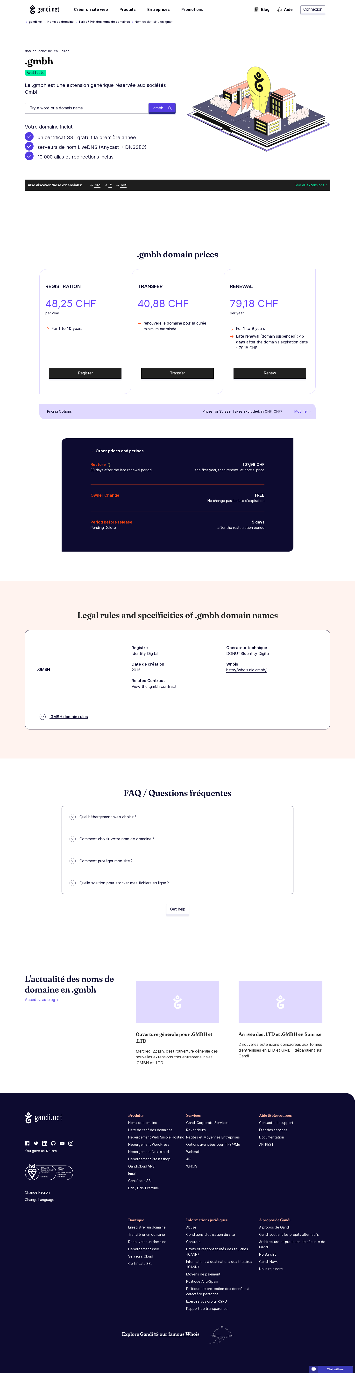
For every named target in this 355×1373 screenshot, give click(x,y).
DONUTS (234, 653)
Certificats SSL (140, 1181)
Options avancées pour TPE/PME (213, 1144)
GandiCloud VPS (141, 1166)
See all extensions (309, 185)
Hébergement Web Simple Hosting (156, 1137)
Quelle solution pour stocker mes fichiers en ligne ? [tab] (124, 882)
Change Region (37, 1192)
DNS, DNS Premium (143, 1188)
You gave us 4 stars (41, 1151)
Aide (288, 9)
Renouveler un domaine (147, 1242)
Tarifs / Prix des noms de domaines (104, 21)
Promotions (192, 9)
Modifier (301, 411)
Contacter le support (276, 1123)
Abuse (191, 1227)
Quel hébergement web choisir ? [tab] (107, 816)
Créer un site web (91, 9)
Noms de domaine (60, 21)
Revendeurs (196, 1130)
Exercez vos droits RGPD (206, 1301)
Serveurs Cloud (140, 1256)
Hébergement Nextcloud (148, 1152)
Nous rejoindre (271, 1269)
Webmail (192, 1152)
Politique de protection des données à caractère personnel (217, 1291)
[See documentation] (108, 464)
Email (132, 1173)
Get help (177, 909)
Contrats (193, 1242)
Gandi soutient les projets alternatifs (289, 1234)
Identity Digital (145, 653)
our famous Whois (179, 1334)
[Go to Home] (44, 9)
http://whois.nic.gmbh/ (246, 670)
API (188, 1159)
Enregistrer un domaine (147, 1227)
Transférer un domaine (146, 1234)
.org (97, 185)
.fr (110, 185)
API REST (266, 1144)
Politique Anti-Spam (202, 1281)
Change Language (39, 1200)
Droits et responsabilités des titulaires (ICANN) (217, 1251)
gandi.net (36, 21)
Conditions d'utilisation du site (210, 1234)
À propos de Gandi (274, 1227)
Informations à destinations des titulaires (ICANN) (219, 1264)
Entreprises (158, 9)
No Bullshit (267, 1254)
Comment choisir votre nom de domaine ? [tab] (116, 838)
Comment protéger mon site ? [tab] (106, 860)
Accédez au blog (40, 999)
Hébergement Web (143, 1249)
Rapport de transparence (206, 1308)
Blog (265, 9)
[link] (27, 1143)
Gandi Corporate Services (207, 1123)
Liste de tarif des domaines (150, 1130)
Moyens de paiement (203, 1274)
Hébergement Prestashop (149, 1159)
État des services (273, 1130)
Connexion (312, 9)
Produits (128, 9)
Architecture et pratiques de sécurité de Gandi (292, 1244)
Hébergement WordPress (148, 1144)
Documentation (271, 1137)
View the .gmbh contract (154, 686)
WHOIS (191, 1166)
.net (123, 185)
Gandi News (268, 1261)
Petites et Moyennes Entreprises (213, 1137)
